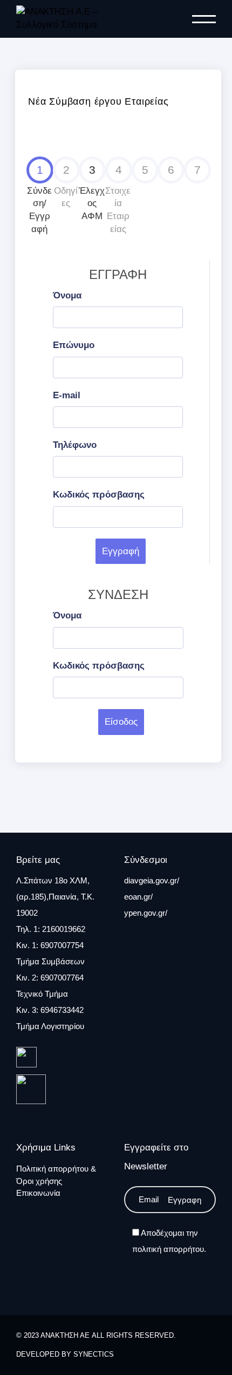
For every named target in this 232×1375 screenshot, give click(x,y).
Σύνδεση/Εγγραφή (39, 199)
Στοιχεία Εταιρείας (118, 199)
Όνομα (67, 295)
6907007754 (62, 945)
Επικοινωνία (38, 1192)
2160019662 (63, 929)
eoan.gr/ (138, 896)
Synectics (93, 1354)
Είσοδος (121, 722)
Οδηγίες (66, 186)
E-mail (66, 395)
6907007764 (62, 977)
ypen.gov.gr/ (145, 912)
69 (44, 1010)
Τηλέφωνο (75, 445)
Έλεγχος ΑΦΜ (92, 193)
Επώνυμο (73, 345)
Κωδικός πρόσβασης (99, 494)
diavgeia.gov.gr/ (151, 880)
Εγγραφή (120, 551)
